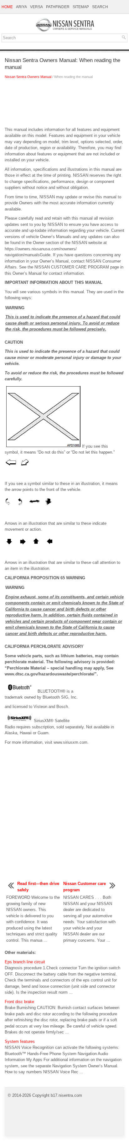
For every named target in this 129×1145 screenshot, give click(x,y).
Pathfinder (58, 7)
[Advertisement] (64, 104)
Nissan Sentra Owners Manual (28, 77)
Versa (36, 7)
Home (7, 7)
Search (100, 7)
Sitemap (81, 7)
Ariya (21, 7)
